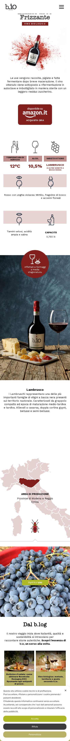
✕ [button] (65, 690)
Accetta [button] (35, 718)
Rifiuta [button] (35, 726)
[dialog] (35, 713)
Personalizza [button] (35, 734)
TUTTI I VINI (35, 582)
